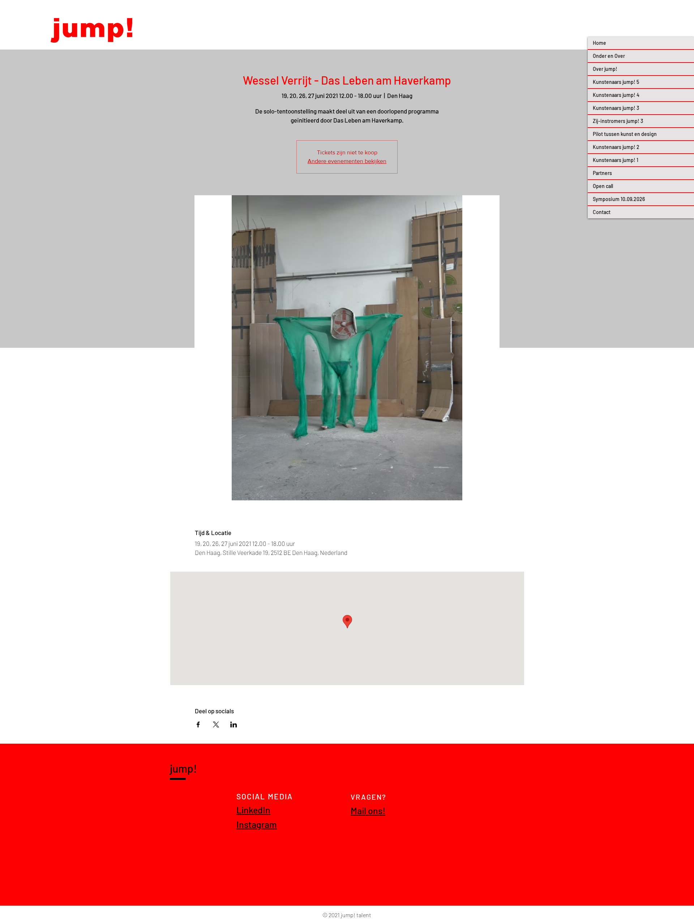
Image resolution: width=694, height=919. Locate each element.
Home (599, 43)
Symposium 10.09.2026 (619, 199)
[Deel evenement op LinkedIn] (233, 724)
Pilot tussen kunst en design (625, 134)
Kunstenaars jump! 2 (616, 147)
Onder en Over (609, 56)
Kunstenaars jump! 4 (616, 95)
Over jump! (605, 69)
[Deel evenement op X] (216, 724)
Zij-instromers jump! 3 (618, 121)
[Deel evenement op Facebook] (198, 724)
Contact (602, 212)
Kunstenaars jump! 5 (616, 82)
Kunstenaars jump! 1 (615, 160)
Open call (603, 186)
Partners (602, 173)
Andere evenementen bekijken (347, 161)
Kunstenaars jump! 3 (616, 108)
